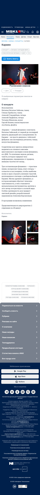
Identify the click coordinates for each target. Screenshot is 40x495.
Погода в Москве (12, 297)
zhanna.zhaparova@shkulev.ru (13, 434)
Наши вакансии (8, 337)
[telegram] (7, 392)
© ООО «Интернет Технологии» (20, 481)
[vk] (12, 392)
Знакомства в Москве (20, 294)
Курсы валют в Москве (20, 289)
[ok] (17, 392)
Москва (4, 41)
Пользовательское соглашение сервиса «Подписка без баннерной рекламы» (20, 454)
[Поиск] (27, 32)
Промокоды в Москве (20, 291)
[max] (23, 392)
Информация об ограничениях (20, 445)
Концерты (10, 37)
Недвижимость (7, 27)
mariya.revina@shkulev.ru (13, 427)
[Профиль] (37, 32)
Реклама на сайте (9, 321)
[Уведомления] (32, 32)
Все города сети (8, 359)
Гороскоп (31, 286)
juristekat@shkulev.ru (23, 421)
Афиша (11, 41)
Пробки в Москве (27, 297)
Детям (23, 37)
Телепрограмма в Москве (15, 286)
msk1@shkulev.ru (29, 417)
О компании (7, 327)
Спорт (29, 37)
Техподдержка (8, 343)
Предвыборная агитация (12, 348)
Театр (18, 37)
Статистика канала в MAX (13, 353)
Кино (3, 37)
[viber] (28, 392)
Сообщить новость (10, 311)
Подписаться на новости (12, 306)
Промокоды (19, 27)
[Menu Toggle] (2, 32)
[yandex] (33, 392)
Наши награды (8, 332)
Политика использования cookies (20, 448)
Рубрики (5, 316)
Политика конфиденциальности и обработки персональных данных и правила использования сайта (20, 458)
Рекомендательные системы (20, 450)
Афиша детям (30, 27)
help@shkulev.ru (24, 422)
